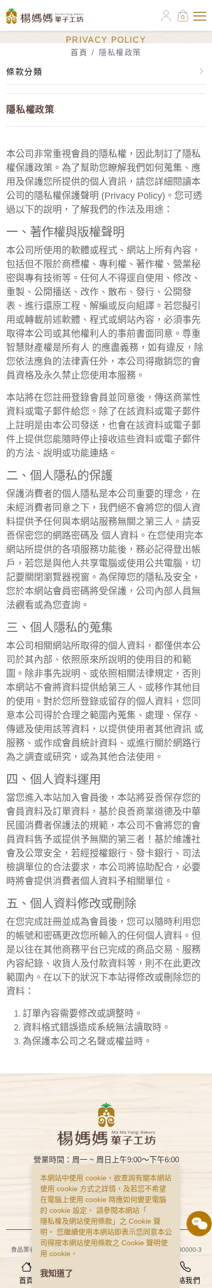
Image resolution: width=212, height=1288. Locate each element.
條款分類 (24, 71)
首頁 (78, 52)
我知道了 (56, 1273)
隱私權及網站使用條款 (76, 1221)
